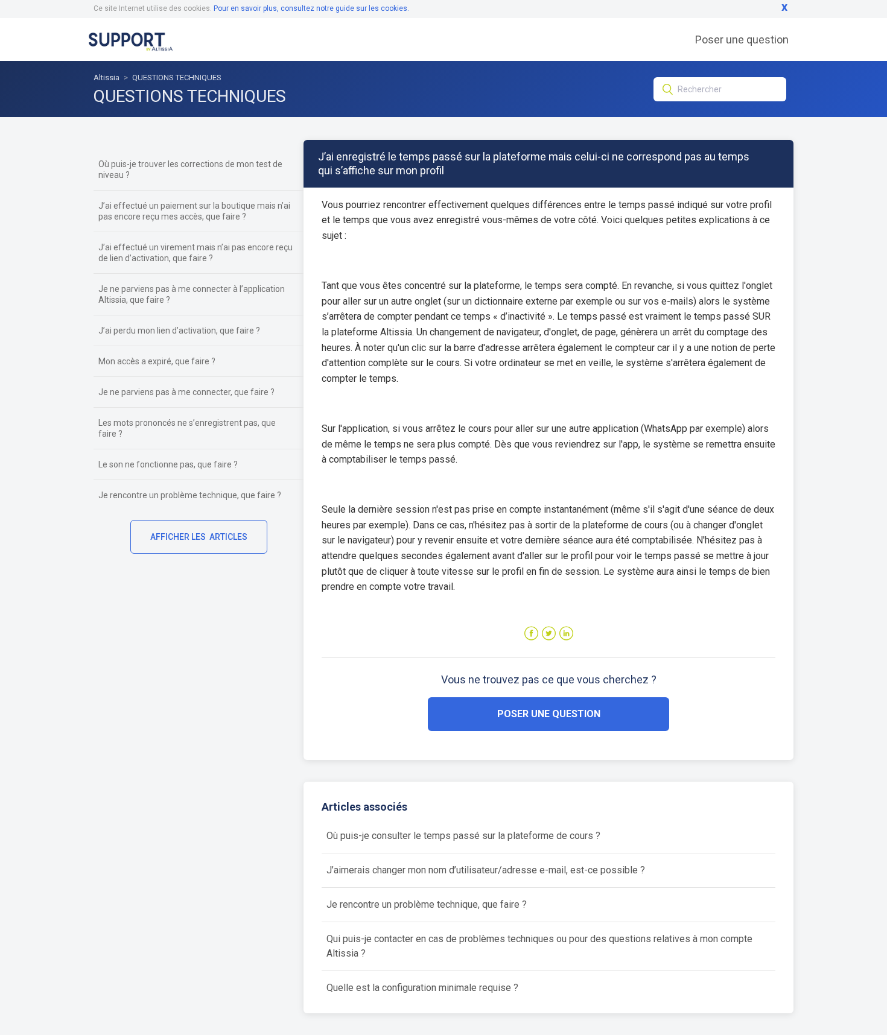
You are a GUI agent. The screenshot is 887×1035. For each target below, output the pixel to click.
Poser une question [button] (548, 714)
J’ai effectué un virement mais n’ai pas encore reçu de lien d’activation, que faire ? (195, 252)
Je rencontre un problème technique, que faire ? (189, 495)
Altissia (106, 77)
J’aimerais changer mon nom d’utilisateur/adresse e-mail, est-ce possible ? (485, 870)
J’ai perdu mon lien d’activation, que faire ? (179, 330)
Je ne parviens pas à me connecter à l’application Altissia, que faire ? (191, 294)
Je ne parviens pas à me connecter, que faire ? (186, 392)
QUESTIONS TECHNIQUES (176, 77)
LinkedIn (566, 633)
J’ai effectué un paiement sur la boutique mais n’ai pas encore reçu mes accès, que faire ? (194, 211)
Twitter (548, 633)
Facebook (531, 633)
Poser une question (742, 39)
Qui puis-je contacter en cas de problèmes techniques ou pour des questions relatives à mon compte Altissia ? (539, 946)
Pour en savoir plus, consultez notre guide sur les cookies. (311, 8)
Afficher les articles (198, 537)
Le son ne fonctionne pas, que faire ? (168, 464)
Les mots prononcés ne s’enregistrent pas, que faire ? (187, 428)
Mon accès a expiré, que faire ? (156, 361)
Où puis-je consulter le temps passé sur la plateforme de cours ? (463, 835)
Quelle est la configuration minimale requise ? (422, 987)
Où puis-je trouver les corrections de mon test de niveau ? (190, 169)
